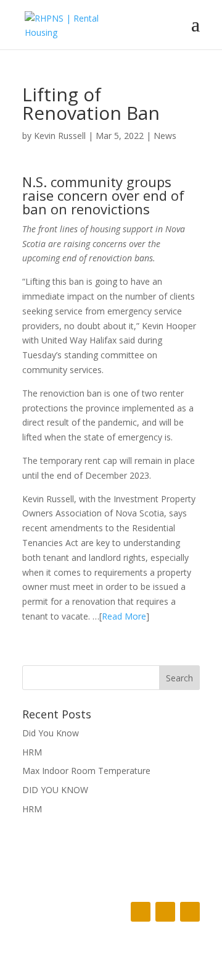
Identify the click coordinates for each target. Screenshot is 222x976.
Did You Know (50, 733)
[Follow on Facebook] (140, 912)
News (165, 135)
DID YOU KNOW (55, 790)
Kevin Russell (60, 135)
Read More (124, 616)
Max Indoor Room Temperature (86, 770)
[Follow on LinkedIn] (190, 912)
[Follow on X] (165, 912)
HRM (32, 752)
